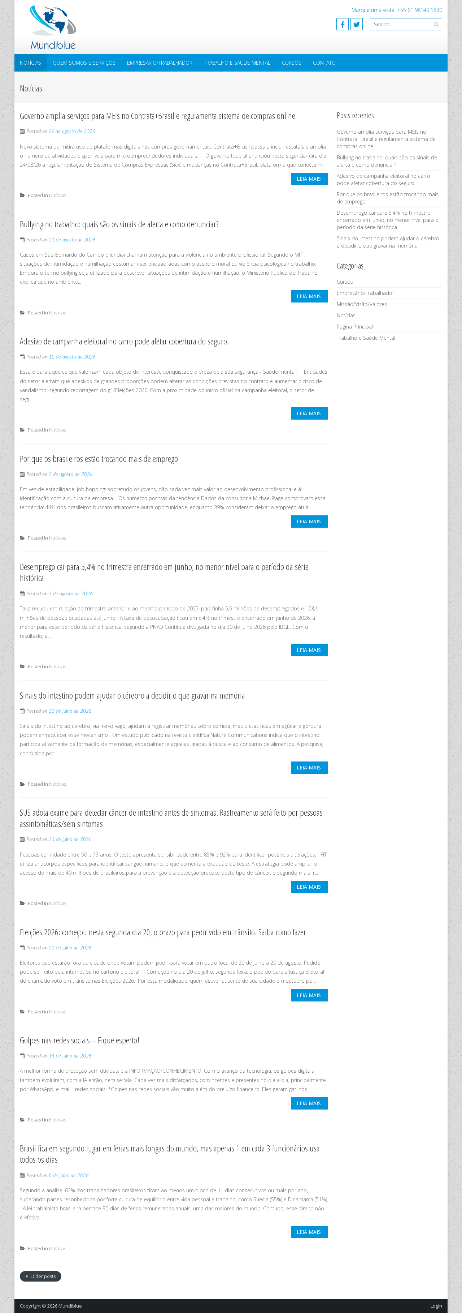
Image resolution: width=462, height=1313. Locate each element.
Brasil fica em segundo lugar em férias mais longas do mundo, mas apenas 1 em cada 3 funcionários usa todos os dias (170, 1153)
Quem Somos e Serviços (84, 62)
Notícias (30, 62)
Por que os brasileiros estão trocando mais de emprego (99, 458)
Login (436, 1306)
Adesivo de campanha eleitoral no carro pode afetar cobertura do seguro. (124, 341)
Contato (324, 62)
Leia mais (309, 178)
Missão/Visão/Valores (362, 304)
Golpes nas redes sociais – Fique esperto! (79, 1040)
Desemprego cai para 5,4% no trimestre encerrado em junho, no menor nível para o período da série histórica (164, 572)
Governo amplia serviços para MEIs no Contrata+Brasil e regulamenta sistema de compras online (157, 115)
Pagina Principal (355, 326)
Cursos (291, 62)
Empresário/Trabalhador (159, 62)
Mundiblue (70, 1306)
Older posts (42, 1276)
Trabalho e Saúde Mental (237, 62)
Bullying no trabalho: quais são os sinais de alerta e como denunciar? (119, 224)
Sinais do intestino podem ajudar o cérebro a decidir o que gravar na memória (132, 695)
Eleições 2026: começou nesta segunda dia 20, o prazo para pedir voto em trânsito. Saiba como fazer (163, 932)
